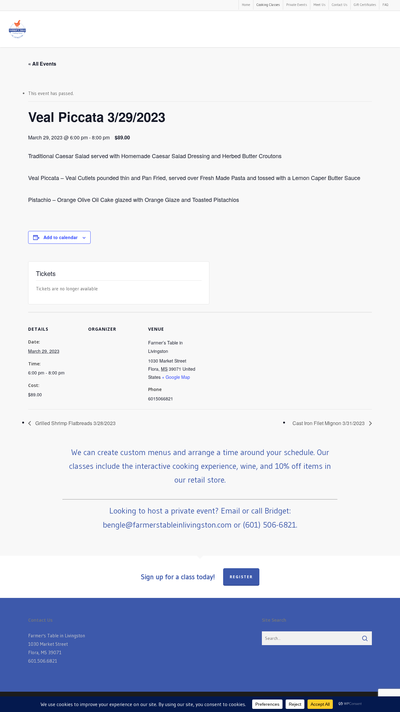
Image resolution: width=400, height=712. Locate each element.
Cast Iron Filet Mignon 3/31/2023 (329, 423)
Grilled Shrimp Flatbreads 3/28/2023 (75, 423)
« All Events (42, 63)
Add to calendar (60, 237)
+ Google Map (176, 377)
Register (241, 576)
